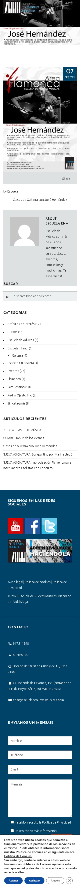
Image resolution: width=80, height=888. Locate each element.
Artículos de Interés (21, 324)
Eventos (13, 371)
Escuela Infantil (18, 348)
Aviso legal (15, 582)
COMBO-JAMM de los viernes (23, 438)
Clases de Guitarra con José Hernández (30, 446)
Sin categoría (16, 403)
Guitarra (17, 355)
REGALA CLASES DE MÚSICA (22, 430)
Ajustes (55, 880)
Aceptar (13, 880)
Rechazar (34, 880)
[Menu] (72, 7)
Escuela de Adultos (21, 340)
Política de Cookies (18, 856)
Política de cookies (38, 582)
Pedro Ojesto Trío (20, 395)
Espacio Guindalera (21, 363)
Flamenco (14, 379)
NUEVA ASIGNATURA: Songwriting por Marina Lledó (37, 454)
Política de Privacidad (56, 822)
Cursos (13, 332)
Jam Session (16, 387)
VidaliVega (20, 601)
